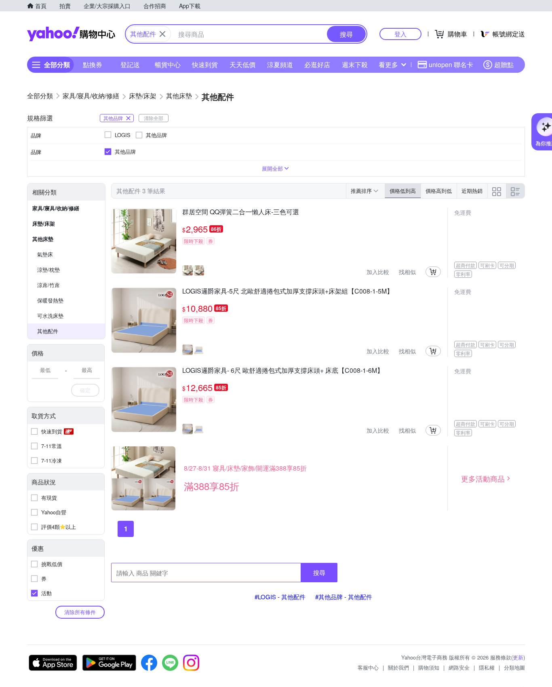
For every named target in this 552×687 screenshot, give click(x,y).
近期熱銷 (471, 190)
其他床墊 (42, 239)
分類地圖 (514, 667)
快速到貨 (205, 64)
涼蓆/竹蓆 (48, 285)
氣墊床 (45, 254)
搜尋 (319, 572)
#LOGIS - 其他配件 (280, 596)
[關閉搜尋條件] (162, 34)
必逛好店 (317, 64)
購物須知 (428, 667)
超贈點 (504, 64)
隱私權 (487, 667)
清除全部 (153, 117)
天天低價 (242, 64)
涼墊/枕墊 (48, 269)
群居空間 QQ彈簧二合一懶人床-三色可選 (240, 212)
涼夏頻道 (280, 64)
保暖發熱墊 (50, 300)
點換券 (92, 64)
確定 (85, 390)
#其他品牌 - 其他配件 (343, 596)
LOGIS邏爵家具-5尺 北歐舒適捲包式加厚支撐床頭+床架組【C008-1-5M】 (287, 291)
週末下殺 (355, 64)
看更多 (388, 64)
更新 (518, 657)
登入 (400, 34)
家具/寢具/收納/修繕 (55, 208)
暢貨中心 (168, 64)
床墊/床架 (43, 223)
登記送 (130, 64)
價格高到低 (439, 190)
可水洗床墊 (50, 315)
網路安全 (459, 667)
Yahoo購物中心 (71, 34)
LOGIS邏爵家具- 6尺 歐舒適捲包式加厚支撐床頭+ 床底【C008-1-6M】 (282, 371)
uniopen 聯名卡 (451, 64)
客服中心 (368, 667)
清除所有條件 (80, 612)
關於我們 (398, 667)
